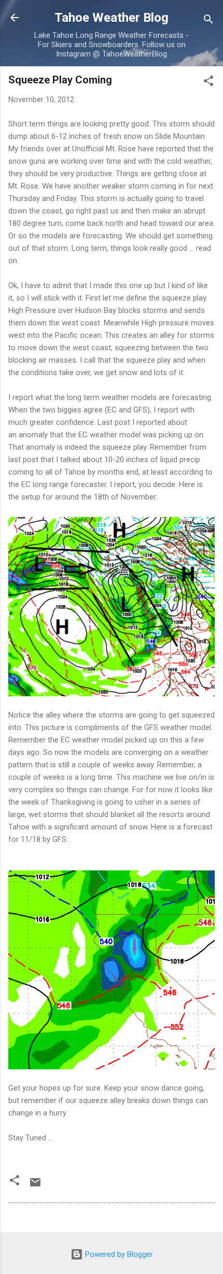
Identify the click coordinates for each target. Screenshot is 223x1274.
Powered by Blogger (118, 1254)
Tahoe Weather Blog (111, 17)
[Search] (208, 21)
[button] (208, 83)
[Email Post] (35, 1186)
